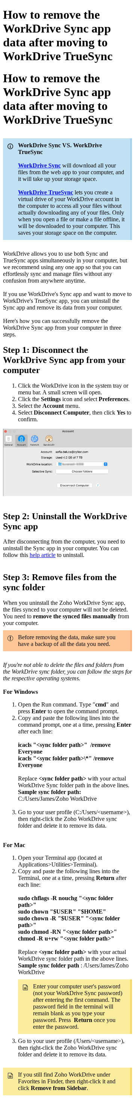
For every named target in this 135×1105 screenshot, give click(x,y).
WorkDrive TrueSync (45, 192)
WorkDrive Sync (39, 165)
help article (43, 555)
